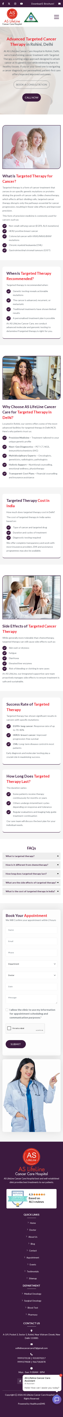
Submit (16, 1044)
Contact (33, 1250)
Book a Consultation (31, 84)
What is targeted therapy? (20, 856)
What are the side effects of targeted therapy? (31, 882)
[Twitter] (9, 3)
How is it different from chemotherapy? (27, 864)
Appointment (32, 1257)
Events (33, 1264)
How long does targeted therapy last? (26, 873)
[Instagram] (15, 3)
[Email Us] (59, 3)
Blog (33, 1244)
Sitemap (33, 1278)
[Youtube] (21, 3)
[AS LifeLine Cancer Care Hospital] (12, 17)
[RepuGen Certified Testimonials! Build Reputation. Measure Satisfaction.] (31, 1198)
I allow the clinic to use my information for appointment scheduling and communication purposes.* (32, 1013)
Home (33, 1223)
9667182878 (39, 1362)
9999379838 (23, 1362)
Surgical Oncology (32, 1300)
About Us (32, 1237)
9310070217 (39, 1358)
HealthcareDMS (37, 1403)
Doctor (32, 1230)
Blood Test (33, 1307)
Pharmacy (32, 1314)
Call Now (31, 97)
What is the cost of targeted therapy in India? (30, 891)
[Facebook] (3, 3)
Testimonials (33, 1271)
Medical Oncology (32, 1294)
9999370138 (23, 1358)
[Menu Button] (56, 17)
